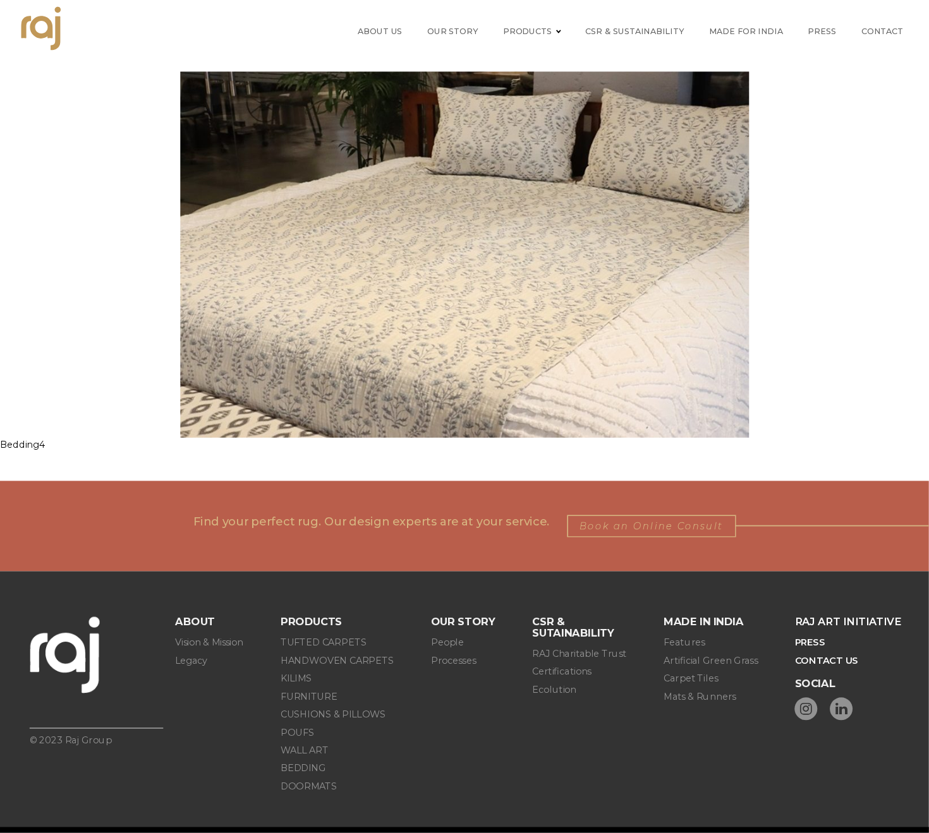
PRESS (810, 642)
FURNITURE (309, 696)
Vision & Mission (209, 642)
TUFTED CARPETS (324, 642)
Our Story (452, 31)
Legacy (191, 660)
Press (822, 31)
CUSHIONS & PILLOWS (333, 714)
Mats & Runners (700, 696)
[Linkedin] (841, 708)
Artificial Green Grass (711, 660)
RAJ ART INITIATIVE (848, 622)
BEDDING (303, 768)
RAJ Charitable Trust (579, 654)
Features (684, 642)
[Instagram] (806, 708)
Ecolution (554, 690)
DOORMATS (309, 786)
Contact (882, 31)
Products (527, 31)
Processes (453, 660)
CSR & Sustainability (634, 31)
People (447, 642)
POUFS (297, 732)
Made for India (746, 31)
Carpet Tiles (691, 678)
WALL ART (305, 750)
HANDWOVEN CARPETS (337, 660)
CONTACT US (827, 660)
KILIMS (296, 678)
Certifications (562, 671)
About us (380, 31)
